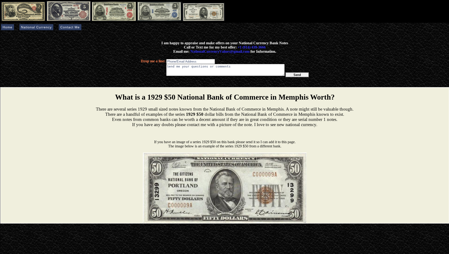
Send (297, 75)
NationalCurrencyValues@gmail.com (219, 51)
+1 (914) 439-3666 (252, 47)
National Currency (36, 27)
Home (7, 27)
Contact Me (70, 27)
